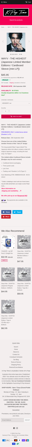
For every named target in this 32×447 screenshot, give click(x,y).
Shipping (11, 82)
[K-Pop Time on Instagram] (17, 428)
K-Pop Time (17, 433)
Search (16, 347)
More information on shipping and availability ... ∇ (11, 190)
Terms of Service (16, 362)
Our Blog (16, 359)
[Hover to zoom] (16, 42)
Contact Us (16, 354)
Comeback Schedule (16, 357)
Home (2, 27)
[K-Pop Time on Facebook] (14, 428)
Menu (5, 2)
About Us (16, 352)
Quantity (3, 108)
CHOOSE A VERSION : (7, 100)
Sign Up (27, 420)
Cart (29, 2)
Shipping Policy (16, 364)
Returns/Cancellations (16, 367)
